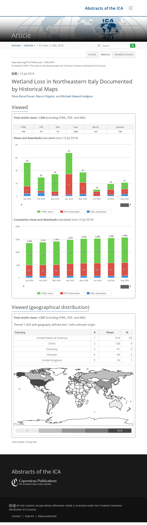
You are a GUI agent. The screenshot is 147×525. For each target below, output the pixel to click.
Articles (16, 45)
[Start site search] (132, 46)
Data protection (47, 516)
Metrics (105, 54)
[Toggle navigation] (130, 8)
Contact (16, 516)
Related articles (124, 54)
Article (92, 54)
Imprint (29, 516)
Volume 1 (29, 45)
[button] (99, 45)
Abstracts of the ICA (104, 8)
